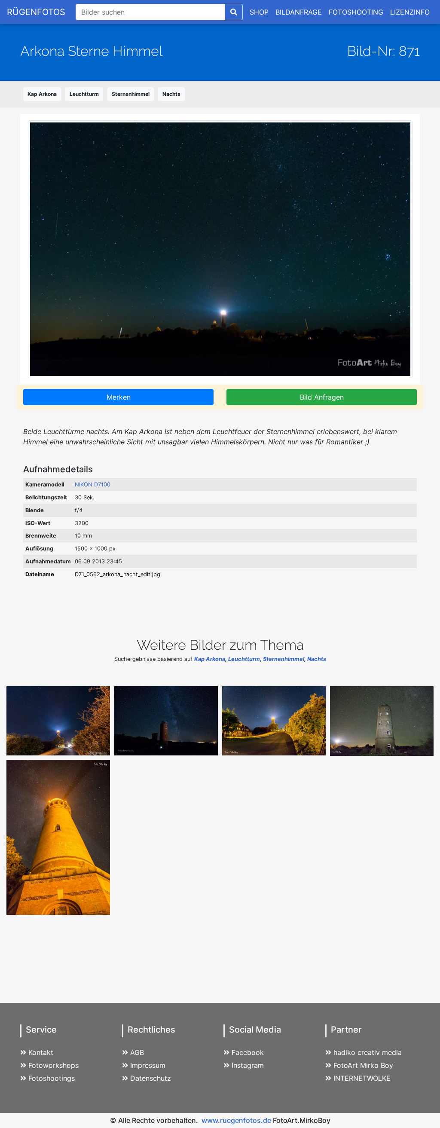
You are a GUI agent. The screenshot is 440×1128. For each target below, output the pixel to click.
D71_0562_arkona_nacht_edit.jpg (117, 574)
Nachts (171, 94)
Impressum (147, 1065)
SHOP (259, 12)
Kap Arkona (42, 94)
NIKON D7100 (92, 484)
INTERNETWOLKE (362, 1078)
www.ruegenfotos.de (236, 1120)
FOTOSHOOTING (356, 12)
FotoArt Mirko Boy (363, 1065)
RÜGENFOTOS (36, 12)
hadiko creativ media (367, 1052)
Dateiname (39, 574)
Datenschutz (150, 1078)
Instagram (248, 1065)
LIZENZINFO (410, 12)
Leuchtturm (84, 94)
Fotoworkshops (53, 1065)
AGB (137, 1052)
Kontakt (40, 1052)
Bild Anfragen (322, 397)
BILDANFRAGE (298, 12)
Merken (119, 397)
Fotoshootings (51, 1078)
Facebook (248, 1052)
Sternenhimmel (131, 94)
